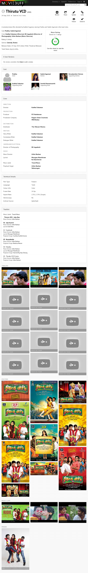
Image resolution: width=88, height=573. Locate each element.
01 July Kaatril (8, 223)
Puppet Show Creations (40, 118)
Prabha (7, 31)
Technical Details (9, 176)
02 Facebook (7, 230)
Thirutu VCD (16, 11)
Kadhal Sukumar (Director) (15, 34)
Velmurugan (36, 168)
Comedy (9, 43)
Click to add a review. (25, 62)
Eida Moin (11, 226)
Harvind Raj (16, 253)
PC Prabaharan (37, 114)
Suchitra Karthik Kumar (20, 236)
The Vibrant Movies (38, 127)
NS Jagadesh (36, 147)
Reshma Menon (17, 243)
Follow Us (71, 2)
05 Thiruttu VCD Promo (11, 256)
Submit (63, 2)
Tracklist (6, 209)
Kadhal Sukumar (18, 84)
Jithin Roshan (36, 154)
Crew (5, 98)
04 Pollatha (7, 247)
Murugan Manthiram (39, 157)
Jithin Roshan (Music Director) (22, 36)
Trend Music (36, 163)
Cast (5, 69)
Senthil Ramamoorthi (47, 84)
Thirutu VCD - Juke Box (11, 217)
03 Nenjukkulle (8, 239)
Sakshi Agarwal (15, 31)
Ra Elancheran (36, 160)
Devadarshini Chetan (76, 74)
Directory (55, 2)
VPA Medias (35, 120)
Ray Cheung (23, 253)
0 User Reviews (8, 57)
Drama (15, 43)
